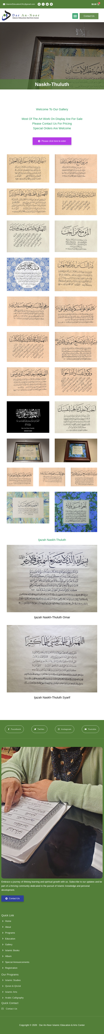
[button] (75, 15)
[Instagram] (43, 4)
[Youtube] (47, 4)
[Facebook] (39, 4)
